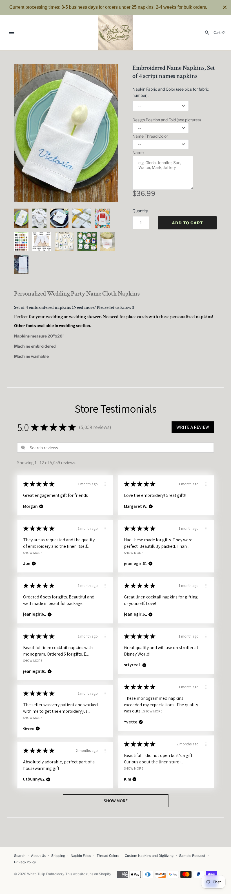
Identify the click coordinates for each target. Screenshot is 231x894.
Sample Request (192, 856)
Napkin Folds (81, 856)
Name (138, 152)
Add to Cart (187, 222)
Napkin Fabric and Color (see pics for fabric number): (170, 92)
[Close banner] (224, 7)
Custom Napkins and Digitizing (149, 856)
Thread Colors (108, 856)
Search (19, 856)
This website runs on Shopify (88, 874)
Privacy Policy (25, 862)
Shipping (58, 856)
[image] (66, 133)
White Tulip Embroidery (45, 874)
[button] (106, 133)
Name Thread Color (150, 136)
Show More (33, 553)
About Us (38, 856)
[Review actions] (105, 483)
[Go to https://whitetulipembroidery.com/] (115, 32)
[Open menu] (12, 32)
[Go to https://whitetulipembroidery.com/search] (207, 32)
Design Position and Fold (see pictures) (166, 119)
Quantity (140, 210)
